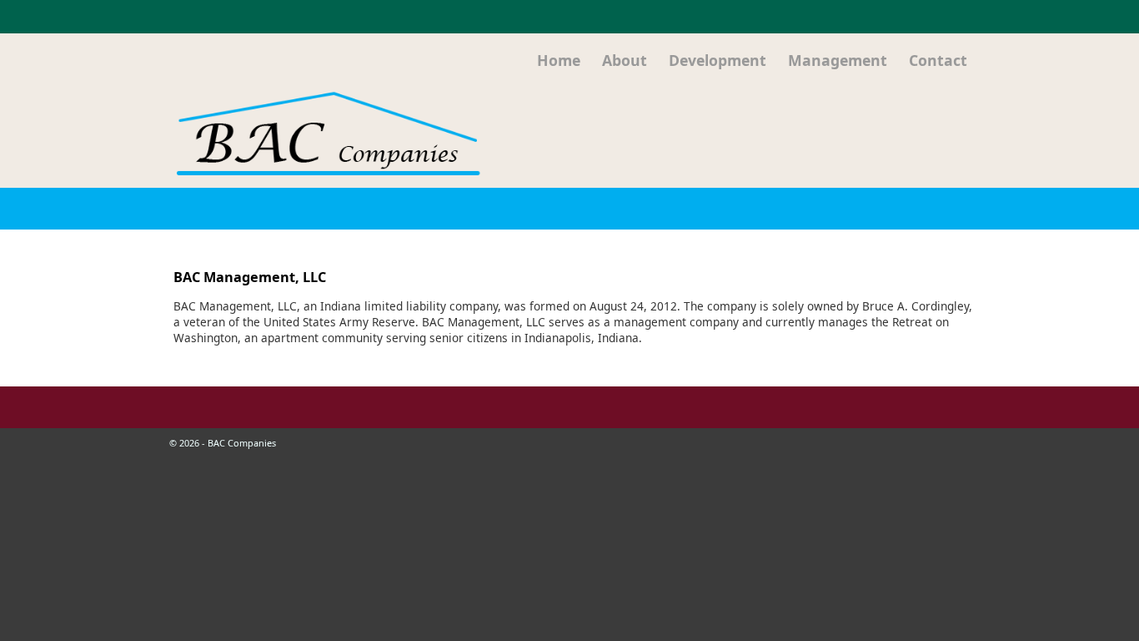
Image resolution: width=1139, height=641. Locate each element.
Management (837, 60)
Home (558, 60)
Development (717, 60)
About (624, 60)
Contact (938, 60)
